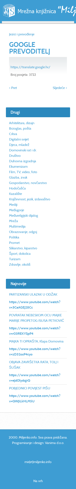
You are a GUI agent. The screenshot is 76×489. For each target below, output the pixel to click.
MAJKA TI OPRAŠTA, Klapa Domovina (36, 341)
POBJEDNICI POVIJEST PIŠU (29, 388)
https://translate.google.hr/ (30, 67)
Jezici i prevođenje (21, 34)
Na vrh (38, 481)
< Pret (13, 88)
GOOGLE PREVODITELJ (29, 47)
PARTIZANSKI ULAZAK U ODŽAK (33, 294)
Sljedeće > (60, 88)
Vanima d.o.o (54, 443)
